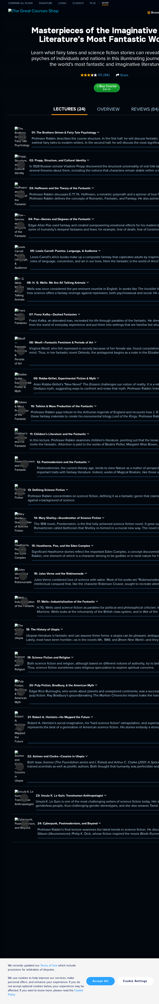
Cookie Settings (135, 981)
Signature (45, 3)
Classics (78, 3)
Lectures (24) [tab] (69, 108)
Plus (93, 3)
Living (62, 3)
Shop (105, 3)
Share (123, 75)
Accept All (100, 981)
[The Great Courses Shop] (33, 10)
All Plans (20, 3)
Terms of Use (48, 965)
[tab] (108, 109)
